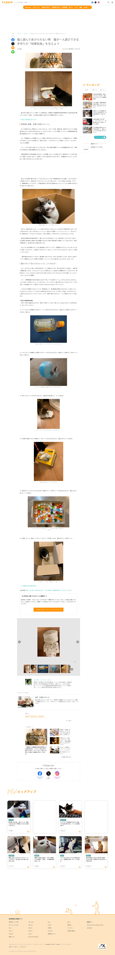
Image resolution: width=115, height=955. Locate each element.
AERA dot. (30, 930)
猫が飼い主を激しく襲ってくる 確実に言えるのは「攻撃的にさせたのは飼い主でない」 (19, 823)
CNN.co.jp (30, 925)
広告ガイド (16, 946)
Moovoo (11, 930)
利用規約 (58, 944)
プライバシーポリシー (39, 944)
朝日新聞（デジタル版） (14, 922)
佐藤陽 (62, 855)
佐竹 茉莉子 (63, 820)
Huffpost (30, 928)
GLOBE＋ (50, 925)
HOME (13, 33)
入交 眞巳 (11, 820)
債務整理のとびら (51, 933)
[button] (22, 669)
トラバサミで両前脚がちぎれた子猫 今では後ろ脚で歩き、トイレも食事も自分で (70, 823)
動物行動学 (34, 716)
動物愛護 (64, 7)
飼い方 (71, 7)
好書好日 (50, 928)
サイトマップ (21, 944)
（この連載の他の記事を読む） (28, 586)
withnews (11, 933)
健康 (80, 7)
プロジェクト (36, 7)
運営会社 (11, 946)
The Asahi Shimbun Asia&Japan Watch (95, 925)
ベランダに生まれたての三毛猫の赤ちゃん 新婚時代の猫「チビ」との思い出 (70, 859)
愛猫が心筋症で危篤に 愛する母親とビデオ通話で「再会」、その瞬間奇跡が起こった (44, 859)
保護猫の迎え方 (56, 7)
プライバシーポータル (66, 944)
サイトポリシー (29, 944)
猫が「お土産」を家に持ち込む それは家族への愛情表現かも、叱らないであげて (49, 590)
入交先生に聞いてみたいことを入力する (47, 609)
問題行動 (41, 716)
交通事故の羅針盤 (71, 930)
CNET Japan (31, 922)
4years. (68, 922)
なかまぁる (50, 930)
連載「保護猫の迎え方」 (43, 697)
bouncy (30, 933)
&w (12, 925)
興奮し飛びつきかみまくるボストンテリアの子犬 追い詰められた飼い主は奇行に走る (19, 859)
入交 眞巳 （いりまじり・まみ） (43, 680)
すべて (86, 90)
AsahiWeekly (89, 928)
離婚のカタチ (11, 936)
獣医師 (27, 716)
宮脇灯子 (88, 855)
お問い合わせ (23, 946)
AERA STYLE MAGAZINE (33, 936)
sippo (49, 922)
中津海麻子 (11, 855)
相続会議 (69, 925)
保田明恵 (37, 855)
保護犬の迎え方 (46, 7)
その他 (85, 7)
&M (9, 925)
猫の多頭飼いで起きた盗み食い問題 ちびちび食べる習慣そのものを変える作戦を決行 (96, 859)
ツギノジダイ (70, 928)
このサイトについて (13, 944)
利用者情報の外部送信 (50, 944)
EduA (10, 928)
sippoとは (28, 7)
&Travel (16, 925)
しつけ (76, 7)
